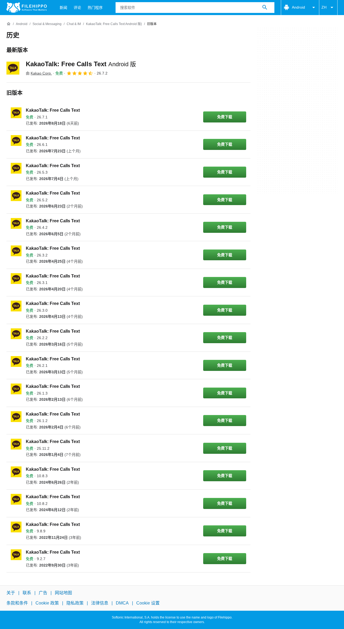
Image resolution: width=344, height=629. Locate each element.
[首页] (8, 24)
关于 (10, 593)
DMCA (122, 603)
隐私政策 (75, 603)
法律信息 (99, 603)
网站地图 (63, 593)
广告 (43, 593)
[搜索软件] (264, 7)
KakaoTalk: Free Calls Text (81, 64)
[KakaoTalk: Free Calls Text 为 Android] (12, 68)
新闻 (63, 7)
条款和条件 (17, 603)
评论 (77, 7)
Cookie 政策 (47, 603)
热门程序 (95, 7)
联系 (27, 593)
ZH (324, 7)
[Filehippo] (26, 7)
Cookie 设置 (148, 603)
